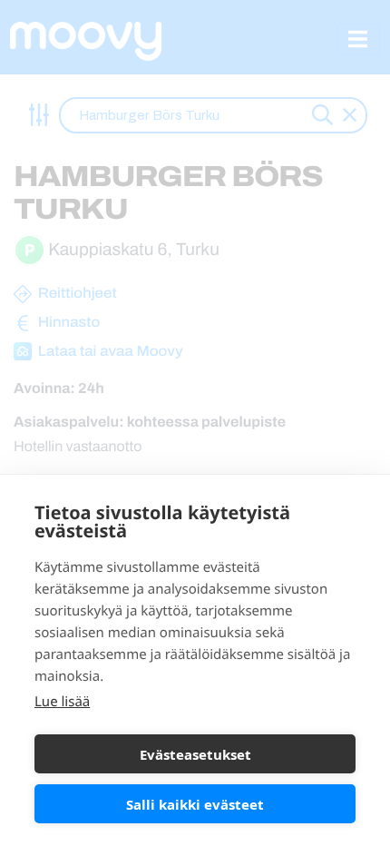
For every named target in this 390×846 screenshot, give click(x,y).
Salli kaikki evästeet (195, 804)
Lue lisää (62, 702)
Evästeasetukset (195, 754)
